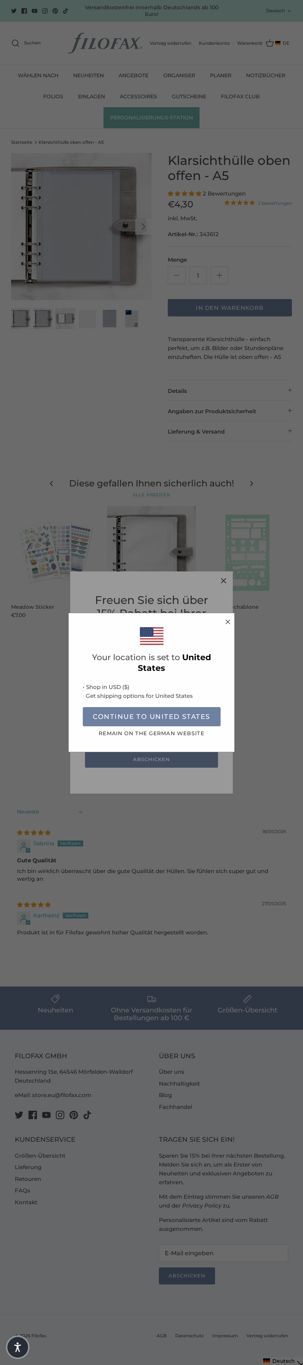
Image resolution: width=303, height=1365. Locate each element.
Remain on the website (151, 733)
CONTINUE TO (151, 717)
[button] (18, 1347)
